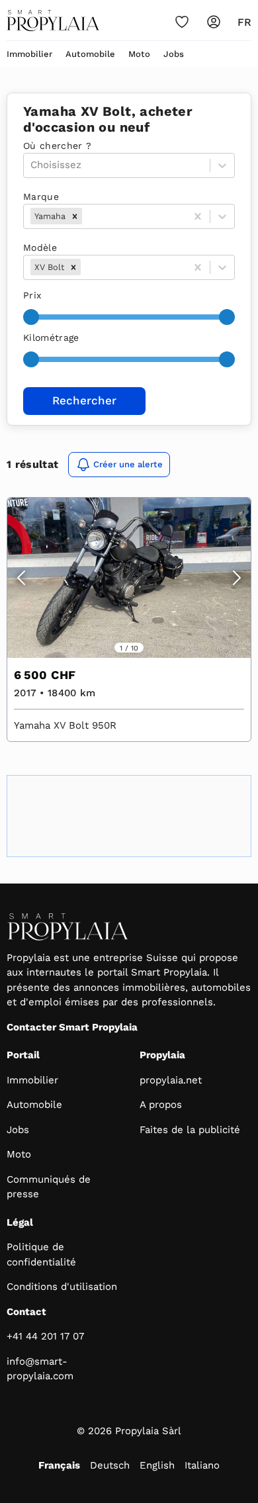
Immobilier (29, 54)
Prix (32, 295)
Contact (26, 1312)
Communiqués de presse (49, 1187)
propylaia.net (171, 1080)
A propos (161, 1105)
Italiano (202, 1465)
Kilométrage (51, 337)
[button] (74, 216)
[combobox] (86, 216)
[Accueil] (53, 20)
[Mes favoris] (182, 22)
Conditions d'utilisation (62, 1287)
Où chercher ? (57, 145)
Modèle (40, 247)
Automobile (90, 54)
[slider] (31, 317)
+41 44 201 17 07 (45, 1336)
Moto (139, 54)
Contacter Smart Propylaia (72, 1027)
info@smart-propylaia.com (40, 1369)
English (157, 1465)
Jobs (173, 54)
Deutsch (110, 1465)
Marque (41, 196)
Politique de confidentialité (41, 1254)
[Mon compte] (214, 22)
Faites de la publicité (190, 1130)
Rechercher (84, 400)
